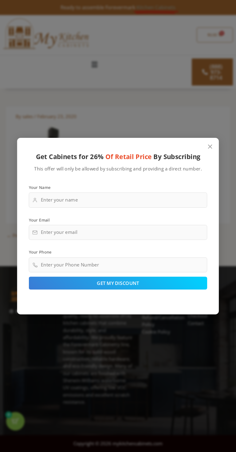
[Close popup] (210, 146)
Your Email (39, 219)
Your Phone (40, 252)
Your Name (40, 187)
